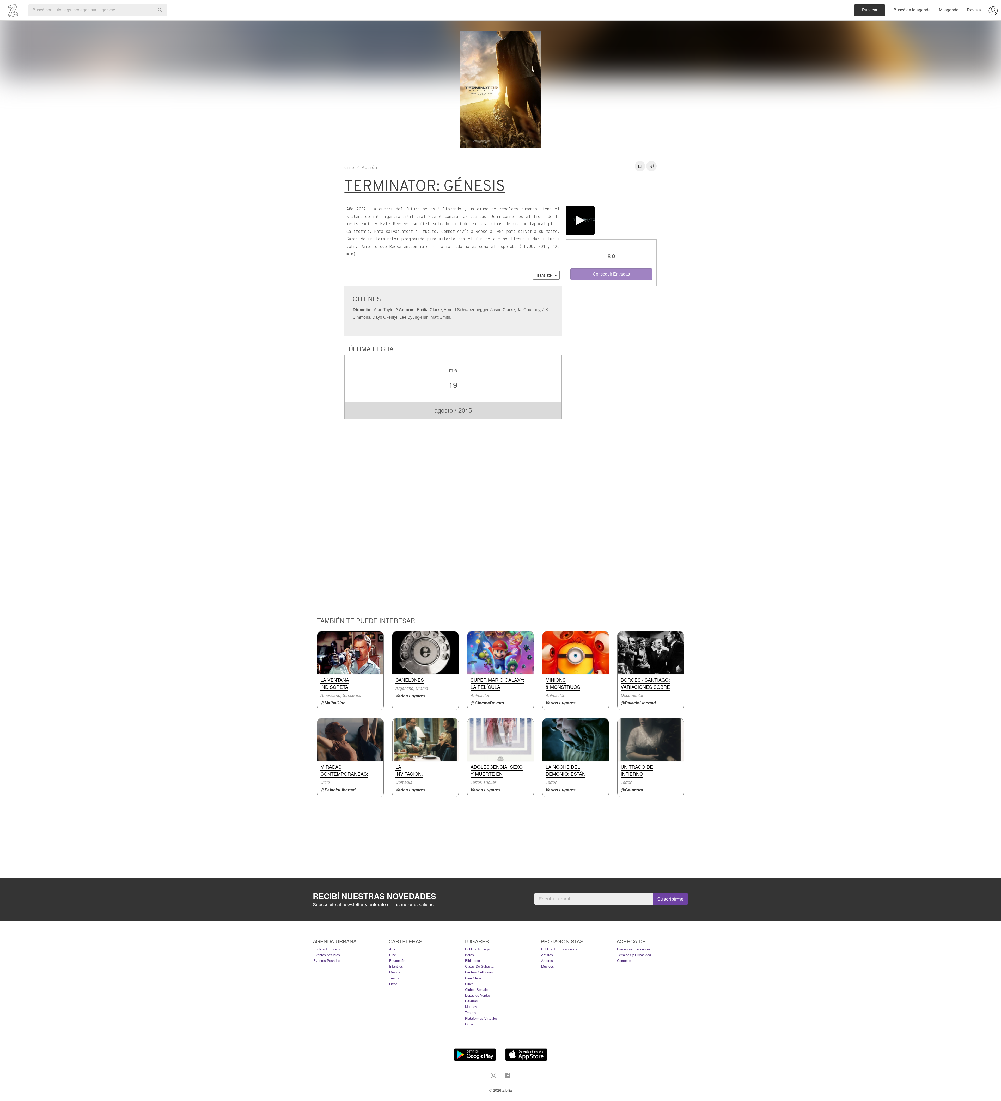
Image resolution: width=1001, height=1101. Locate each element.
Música (394, 972)
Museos (471, 1007)
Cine (392, 955)
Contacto (624, 961)
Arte (392, 949)
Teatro (394, 978)
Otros (393, 984)
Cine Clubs (473, 978)
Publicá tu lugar (478, 949)
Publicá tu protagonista (559, 949)
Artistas (547, 955)
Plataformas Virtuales (481, 1019)
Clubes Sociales (477, 990)
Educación (397, 961)
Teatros (470, 1013)
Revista (974, 10)
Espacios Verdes (478, 995)
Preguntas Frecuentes (633, 949)
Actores (547, 961)
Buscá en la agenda (912, 10)
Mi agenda (949, 10)
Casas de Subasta (479, 966)
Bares (469, 955)
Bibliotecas (473, 961)
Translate (545, 275)
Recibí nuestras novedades (374, 896)
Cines (469, 984)
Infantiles (396, 966)
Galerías (471, 1001)
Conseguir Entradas (611, 274)
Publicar (869, 10)
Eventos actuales (326, 955)
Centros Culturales (479, 972)
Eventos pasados (326, 961)
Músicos (547, 966)
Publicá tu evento (327, 949)
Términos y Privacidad (634, 955)
